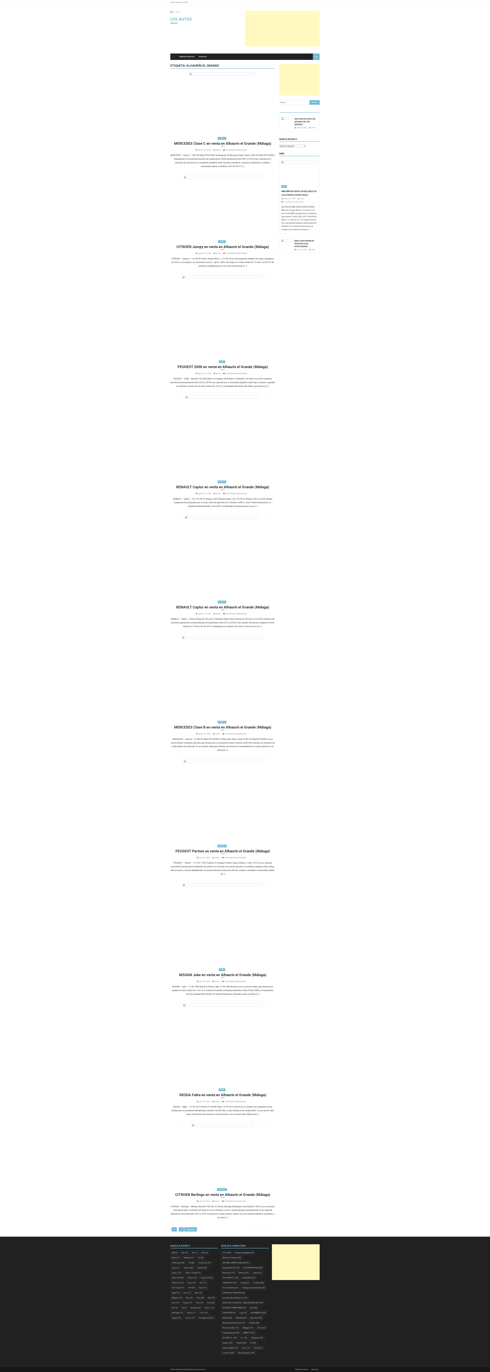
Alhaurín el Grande (232, 1258)
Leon (187, 1293)
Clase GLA (207, 1278)
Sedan (227, 1343)
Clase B (222, 722)
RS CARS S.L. (230, 1338)
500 (184, 1253)
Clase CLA (178, 1278)
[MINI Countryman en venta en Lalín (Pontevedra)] (287, 243)
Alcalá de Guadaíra (244, 1253)
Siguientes (190, 1229)
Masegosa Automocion (234, 1323)
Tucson (189, 1318)
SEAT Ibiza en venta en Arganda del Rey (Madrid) (304, 122)
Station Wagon (230, 1348)
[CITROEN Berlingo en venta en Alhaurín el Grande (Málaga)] (222, 1154)
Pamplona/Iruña (231, 1333)
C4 (191, 1263)
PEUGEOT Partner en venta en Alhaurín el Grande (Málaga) (222, 851)
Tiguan (176, 1318)
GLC (203, 1283)
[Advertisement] (282, 28)
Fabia (222, 1090)
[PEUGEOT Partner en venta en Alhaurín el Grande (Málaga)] (222, 801)
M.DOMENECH (258, 1313)
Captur (222, 482)
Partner (222, 846)
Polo (199, 1303)
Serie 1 (209, 1308)
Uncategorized (206, 1318)
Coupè (244, 1283)
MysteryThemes (199, 1369)
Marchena (256, 1318)
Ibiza (202, 1288)
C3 (201, 1258)
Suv (246, 1348)
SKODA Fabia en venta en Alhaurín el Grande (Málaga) (222, 1095)
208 (174, 1253)
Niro (189, 1298)
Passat (187, 1303)
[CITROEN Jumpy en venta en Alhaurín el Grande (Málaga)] (222, 206)
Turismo (228, 1353)
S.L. (244, 1338)
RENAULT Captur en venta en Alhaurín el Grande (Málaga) (222, 487)
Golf (191, 1288)
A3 (195, 1253)
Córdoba (258, 1283)
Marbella (241, 1318)
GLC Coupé (178, 1288)
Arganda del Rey (231, 1268)
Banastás (229, 1273)
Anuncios (203, 57)
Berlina (244, 1273)
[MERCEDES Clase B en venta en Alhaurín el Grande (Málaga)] (222, 677)
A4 (205, 1253)
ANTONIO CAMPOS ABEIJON (236, 1263)
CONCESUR (229, 1283)
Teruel (258, 1348)
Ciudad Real (248, 1278)
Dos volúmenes (231, 1288)
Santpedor (257, 1338)
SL (253, 1343)
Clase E (192, 1278)
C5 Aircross (204, 1263)
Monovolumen (231, 1328)
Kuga (176, 1293)
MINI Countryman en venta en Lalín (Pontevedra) (304, 244)
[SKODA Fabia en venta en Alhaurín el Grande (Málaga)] (222, 1045)
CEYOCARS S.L (230, 1278)
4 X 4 (227, 1253)
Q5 (184, 1308)
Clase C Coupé (193, 1273)
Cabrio (257, 1273)
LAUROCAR (229, 1313)
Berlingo (222, 1189)
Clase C (222, 138)
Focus (191, 1283)
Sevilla (241, 1343)
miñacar (254, 1323)
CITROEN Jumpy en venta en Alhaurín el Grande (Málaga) (222, 247)
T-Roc (203, 1313)
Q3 (175, 1308)
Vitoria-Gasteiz (246, 1353)
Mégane (177, 1298)
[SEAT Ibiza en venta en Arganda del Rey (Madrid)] (287, 121)
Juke (222, 969)
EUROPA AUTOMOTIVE (234, 1293)
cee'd (176, 1268)
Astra (176, 1258)
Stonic (191, 1313)
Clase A (188, 1268)
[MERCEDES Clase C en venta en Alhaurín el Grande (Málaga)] (222, 103)
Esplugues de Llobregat (253, 1288)
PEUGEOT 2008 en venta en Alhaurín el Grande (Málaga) (222, 367)
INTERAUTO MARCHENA (234, 1308)
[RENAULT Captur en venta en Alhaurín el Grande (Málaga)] (222, 437)
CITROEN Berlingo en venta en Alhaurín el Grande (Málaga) (222, 1195)
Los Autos (181, 19)
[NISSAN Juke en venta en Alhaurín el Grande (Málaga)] (222, 924)
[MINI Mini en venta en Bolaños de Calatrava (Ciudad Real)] (299, 172)
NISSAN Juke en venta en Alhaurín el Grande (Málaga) (222, 975)
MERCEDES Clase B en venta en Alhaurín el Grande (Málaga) (222, 727)
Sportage (177, 1313)
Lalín (253, 1308)
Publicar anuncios (186, 57)
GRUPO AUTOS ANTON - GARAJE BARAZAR (243, 1303)
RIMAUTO (249, 1333)
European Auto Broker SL (235, 1298)
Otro (200, 1298)
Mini (284, 186)
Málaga (248, 1328)
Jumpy (221, 241)
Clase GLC (177, 1283)
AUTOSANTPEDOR (252, 1268)
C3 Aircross (178, 1263)
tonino (218, 150)
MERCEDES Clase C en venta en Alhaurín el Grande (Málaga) (222, 143)
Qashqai (195, 1308)
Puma (211, 1303)
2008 (222, 362)
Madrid (227, 1318)
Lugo (243, 1313)
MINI (281, 153)
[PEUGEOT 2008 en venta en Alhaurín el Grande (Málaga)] (222, 316)
